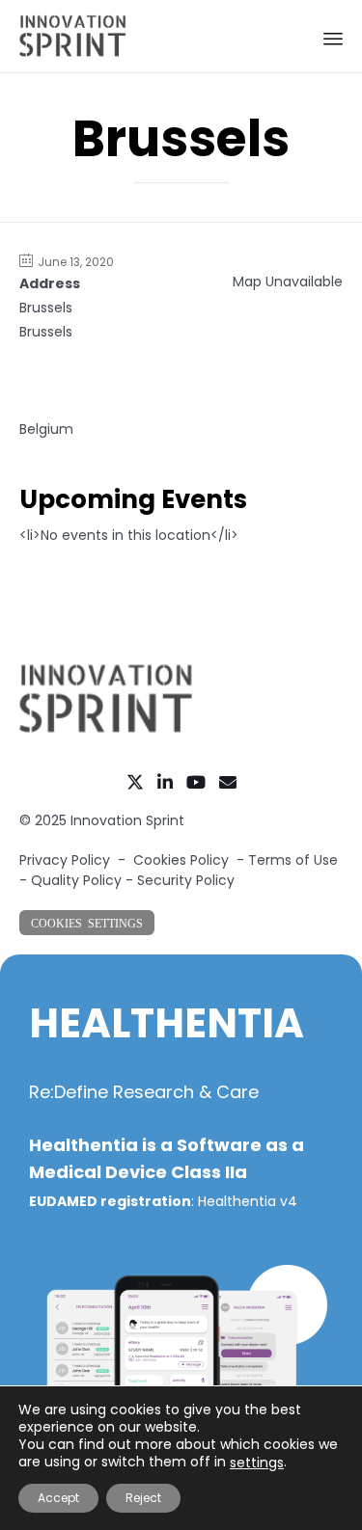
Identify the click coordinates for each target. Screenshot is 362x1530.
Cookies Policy (181, 860)
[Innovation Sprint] (72, 36)
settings (257, 1462)
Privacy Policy (64, 860)
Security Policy (186, 880)
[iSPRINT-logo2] (106, 729)
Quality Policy (76, 880)
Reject (143, 1498)
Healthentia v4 (247, 1201)
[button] (86, 922)
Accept (58, 1498)
